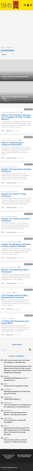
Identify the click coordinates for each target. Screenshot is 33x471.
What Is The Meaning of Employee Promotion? (12, 143)
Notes (17, 112)
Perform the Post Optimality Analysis (16, 386)
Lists (8, 318)
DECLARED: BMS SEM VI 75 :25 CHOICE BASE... (24, 455)
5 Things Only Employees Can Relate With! (15, 322)
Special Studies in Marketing (9, 167)
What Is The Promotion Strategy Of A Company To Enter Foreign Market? (16, 117)
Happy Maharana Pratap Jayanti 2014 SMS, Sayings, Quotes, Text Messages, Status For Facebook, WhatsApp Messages (17, 431)
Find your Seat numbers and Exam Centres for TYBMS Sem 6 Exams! (15, 441)
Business (9, 292)
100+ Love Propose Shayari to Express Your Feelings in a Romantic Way (17, 361)
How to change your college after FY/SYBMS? (15, 421)
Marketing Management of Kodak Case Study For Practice (17, 392)
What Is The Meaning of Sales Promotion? (15, 271)
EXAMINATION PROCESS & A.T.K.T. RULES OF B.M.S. (16, 379)
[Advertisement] (16, 28)
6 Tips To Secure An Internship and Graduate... (9, 456)
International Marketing (8, 112)
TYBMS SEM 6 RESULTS (12, 399)
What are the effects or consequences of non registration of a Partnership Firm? (17, 406)
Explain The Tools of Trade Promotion (13, 195)
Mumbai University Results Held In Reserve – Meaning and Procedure (15, 413)
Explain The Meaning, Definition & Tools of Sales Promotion (16, 245)
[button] (25, 5)
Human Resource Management (9, 140)
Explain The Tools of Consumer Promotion (15, 220)
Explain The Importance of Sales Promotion (16, 170)
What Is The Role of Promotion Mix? (15, 77)
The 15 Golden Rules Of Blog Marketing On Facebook (14, 296)
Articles (3, 292)
